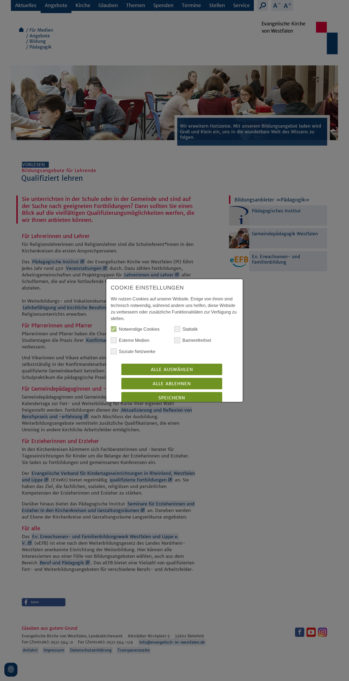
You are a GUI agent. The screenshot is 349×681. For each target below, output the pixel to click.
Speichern (171, 397)
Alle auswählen (172, 369)
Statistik (190, 329)
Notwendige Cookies (139, 329)
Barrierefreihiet (196, 340)
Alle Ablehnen (172, 383)
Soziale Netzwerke (137, 351)
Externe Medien (134, 340)
